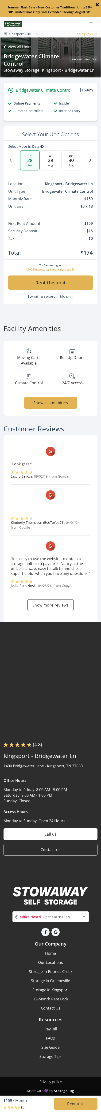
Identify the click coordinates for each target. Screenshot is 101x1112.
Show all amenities (50, 402)
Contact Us (50, 1008)
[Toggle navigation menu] (93, 23)
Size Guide (50, 1047)
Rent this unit (50, 282)
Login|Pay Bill (86, 34)
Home (50, 953)
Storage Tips (50, 1056)
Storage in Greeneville (50, 980)
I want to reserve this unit (50, 296)
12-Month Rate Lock (50, 999)
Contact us (51, 849)
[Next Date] (90, 160)
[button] (45, 932)
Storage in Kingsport (50, 989)
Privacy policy (50, 1081)
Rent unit (75, 1103)
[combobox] (50, 916)
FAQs (50, 1038)
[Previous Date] (10, 160)
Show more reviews (50, 605)
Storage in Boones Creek (50, 971)
